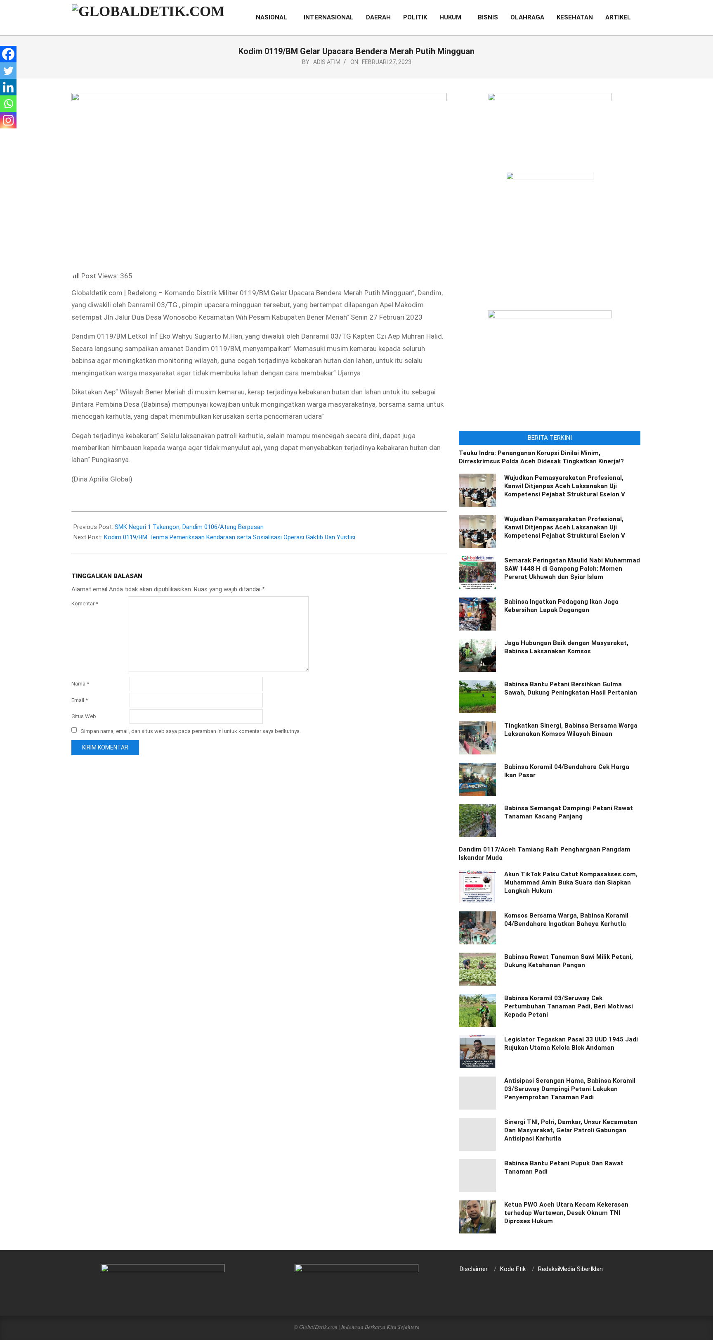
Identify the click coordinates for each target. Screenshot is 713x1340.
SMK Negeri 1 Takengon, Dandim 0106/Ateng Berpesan (189, 527)
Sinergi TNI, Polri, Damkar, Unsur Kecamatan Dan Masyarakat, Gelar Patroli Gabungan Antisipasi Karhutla (570, 1130)
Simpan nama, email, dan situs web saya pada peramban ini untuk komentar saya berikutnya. (190, 731)
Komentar (84, 603)
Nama (80, 684)
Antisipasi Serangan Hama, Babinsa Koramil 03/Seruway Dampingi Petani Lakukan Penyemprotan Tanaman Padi (569, 1089)
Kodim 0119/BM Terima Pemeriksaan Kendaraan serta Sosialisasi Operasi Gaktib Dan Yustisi (229, 537)
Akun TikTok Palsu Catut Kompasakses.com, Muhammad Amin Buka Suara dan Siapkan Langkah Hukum (570, 882)
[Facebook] (8, 54)
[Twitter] (8, 70)
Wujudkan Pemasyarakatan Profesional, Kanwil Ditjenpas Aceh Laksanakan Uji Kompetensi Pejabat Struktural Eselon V (564, 486)
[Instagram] (8, 120)
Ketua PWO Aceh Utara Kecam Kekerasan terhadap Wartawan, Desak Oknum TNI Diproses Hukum (566, 1213)
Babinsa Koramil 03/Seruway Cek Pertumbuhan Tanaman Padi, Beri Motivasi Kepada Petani (568, 1006)
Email (79, 700)
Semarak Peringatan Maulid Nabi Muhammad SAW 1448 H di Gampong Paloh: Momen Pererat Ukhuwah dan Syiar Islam (572, 569)
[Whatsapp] (8, 103)
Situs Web (83, 716)
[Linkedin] (8, 87)
